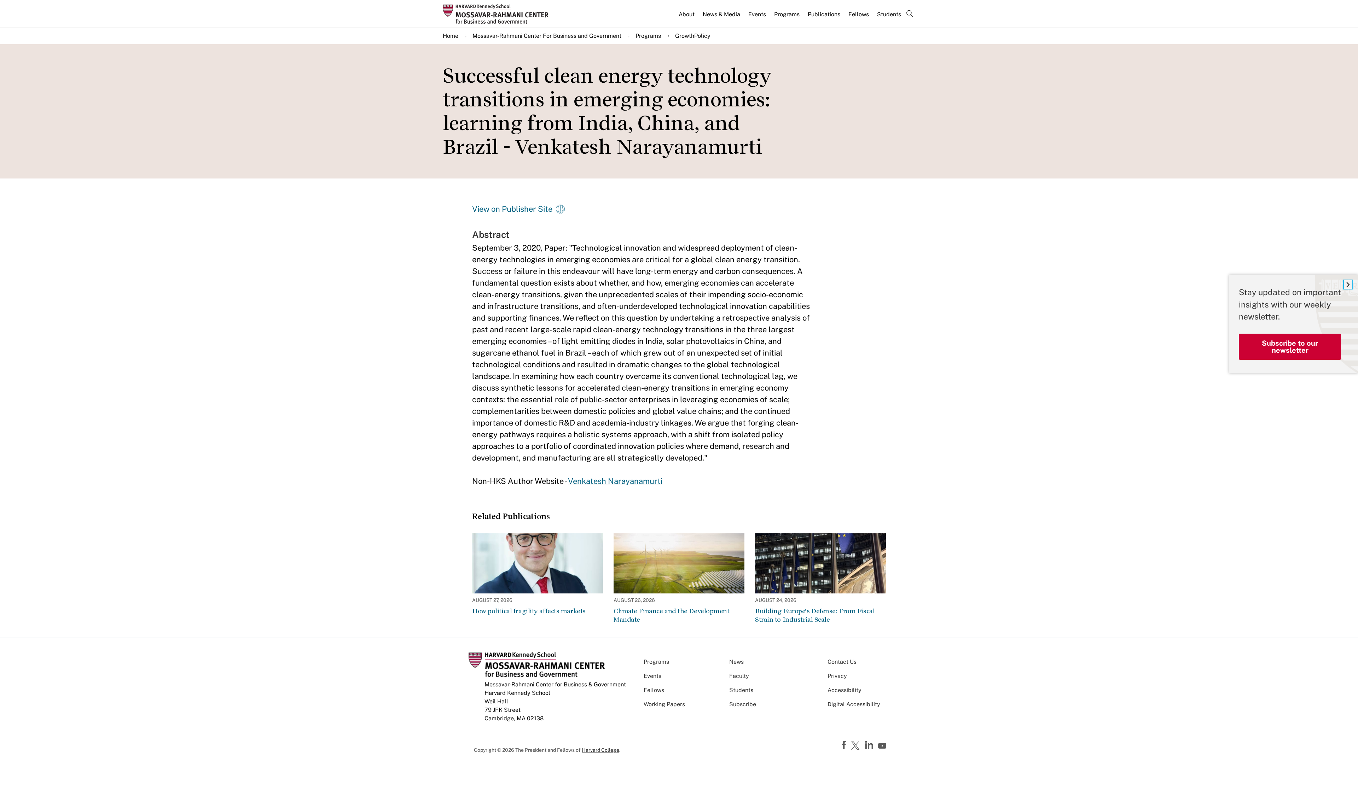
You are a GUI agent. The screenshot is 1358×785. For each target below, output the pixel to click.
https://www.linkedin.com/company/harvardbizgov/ (870, 745)
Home (450, 36)
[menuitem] (687, 17)
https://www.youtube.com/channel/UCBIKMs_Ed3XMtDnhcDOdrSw (883, 746)
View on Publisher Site (512, 208)
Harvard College (600, 750)
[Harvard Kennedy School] (498, 13)
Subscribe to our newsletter (1290, 347)
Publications (824, 14)
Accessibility (844, 690)
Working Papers (664, 704)
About (687, 14)
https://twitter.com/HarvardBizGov (856, 746)
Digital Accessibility (854, 704)
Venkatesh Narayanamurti (615, 481)
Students (889, 14)
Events (757, 14)
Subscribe (742, 704)
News (736, 661)
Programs (787, 14)
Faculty (739, 676)
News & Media (721, 14)
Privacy (837, 676)
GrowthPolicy (692, 36)
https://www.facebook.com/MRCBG (845, 745)
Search (910, 14)
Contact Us (842, 661)
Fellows (858, 14)
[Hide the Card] (1348, 284)
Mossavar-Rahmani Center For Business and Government (546, 36)
